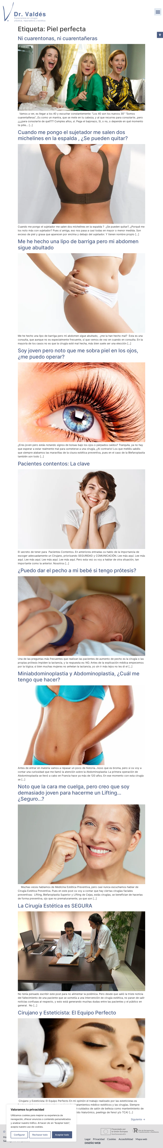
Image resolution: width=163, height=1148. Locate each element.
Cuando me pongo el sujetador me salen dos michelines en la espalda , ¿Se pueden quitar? (73, 135)
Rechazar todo (40, 1134)
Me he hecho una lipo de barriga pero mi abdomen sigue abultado (78, 244)
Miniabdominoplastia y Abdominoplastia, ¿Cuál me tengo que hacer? (78, 676)
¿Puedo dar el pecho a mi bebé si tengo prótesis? (77, 570)
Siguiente (138, 1119)
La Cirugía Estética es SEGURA (55, 906)
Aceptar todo (62, 1134)
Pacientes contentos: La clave (54, 464)
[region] (41, 1123)
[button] (160, 35)
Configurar (19, 1134)
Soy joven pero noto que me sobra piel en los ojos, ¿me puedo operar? (78, 353)
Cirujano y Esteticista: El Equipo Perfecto (67, 1013)
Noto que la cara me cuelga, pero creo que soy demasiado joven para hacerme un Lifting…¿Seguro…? (73, 792)
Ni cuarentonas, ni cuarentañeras (57, 38)
